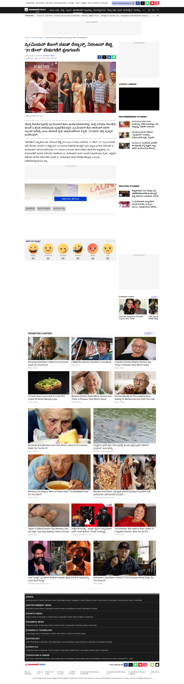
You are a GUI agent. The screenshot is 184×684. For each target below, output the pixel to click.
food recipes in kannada (58, 650)
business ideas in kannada (86, 625)
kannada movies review (55, 608)
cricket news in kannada (57, 617)
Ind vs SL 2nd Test (44, 16)
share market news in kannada (61, 625)
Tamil (77, 3)
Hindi (90, 3)
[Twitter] (142, 3)
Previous (153, 15)
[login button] (150, 10)
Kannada (49, 3)
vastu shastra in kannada (85, 642)
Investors (155, 672)
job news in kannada (34, 659)
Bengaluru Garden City (110, 16)
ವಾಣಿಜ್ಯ (136, 10)
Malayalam (30, 3)
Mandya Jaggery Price (90, 16)
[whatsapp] (147, 3)
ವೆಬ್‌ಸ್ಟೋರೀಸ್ (99, 10)
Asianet (35, 664)
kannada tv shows (90, 608)
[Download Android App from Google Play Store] (152, 665)
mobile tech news (57, 634)
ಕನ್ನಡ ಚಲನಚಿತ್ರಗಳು (44, 208)
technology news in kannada (37, 634)
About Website (28, 673)
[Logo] (36, 10)
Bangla (83, 3)
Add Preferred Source (121, 3)
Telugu (71, 3)
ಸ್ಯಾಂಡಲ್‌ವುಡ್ (30, 208)
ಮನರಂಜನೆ (77, 10)
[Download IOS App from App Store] (157, 665)
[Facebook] (138, 3)
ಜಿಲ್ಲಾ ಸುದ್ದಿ (111, 10)
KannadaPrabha (60, 3)
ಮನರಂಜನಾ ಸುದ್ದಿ (59, 208)
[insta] (157, 3)
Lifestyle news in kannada (36, 650)
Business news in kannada (36, 625)
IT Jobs (130, 659)
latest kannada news (47, 600)
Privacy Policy (61, 673)
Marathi (96, 3)
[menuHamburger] (153, 10)
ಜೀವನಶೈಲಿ (127, 10)
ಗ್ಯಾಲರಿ (69, 10)
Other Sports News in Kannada (80, 617)
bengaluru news (78, 600)
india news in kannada (107, 600)
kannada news (32, 600)
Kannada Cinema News (35, 608)
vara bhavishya (68, 642)
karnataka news (64, 600)
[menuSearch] (158, 10)
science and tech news (76, 634)
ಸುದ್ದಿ (62, 10)
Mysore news (91, 600)
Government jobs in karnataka (87, 659)
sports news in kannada (35, 617)
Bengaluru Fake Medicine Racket (134, 16)
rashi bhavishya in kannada (36, 642)
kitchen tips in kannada (98, 650)
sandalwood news (73, 608)
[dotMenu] (144, 10)
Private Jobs (49, 659)
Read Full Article (70, 199)
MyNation (104, 3)
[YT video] (152, 3)
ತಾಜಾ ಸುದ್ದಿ (54, 10)
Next (157, 15)
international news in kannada (130, 600)
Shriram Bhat (49, 56)
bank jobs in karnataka (65, 659)
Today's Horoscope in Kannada (66, 16)
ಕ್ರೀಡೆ (119, 10)
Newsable (40, 3)
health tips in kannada (79, 650)
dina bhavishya (55, 642)
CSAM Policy (72, 673)
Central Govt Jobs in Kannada (113, 659)
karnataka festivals (104, 642)
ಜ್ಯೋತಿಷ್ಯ (88, 10)
